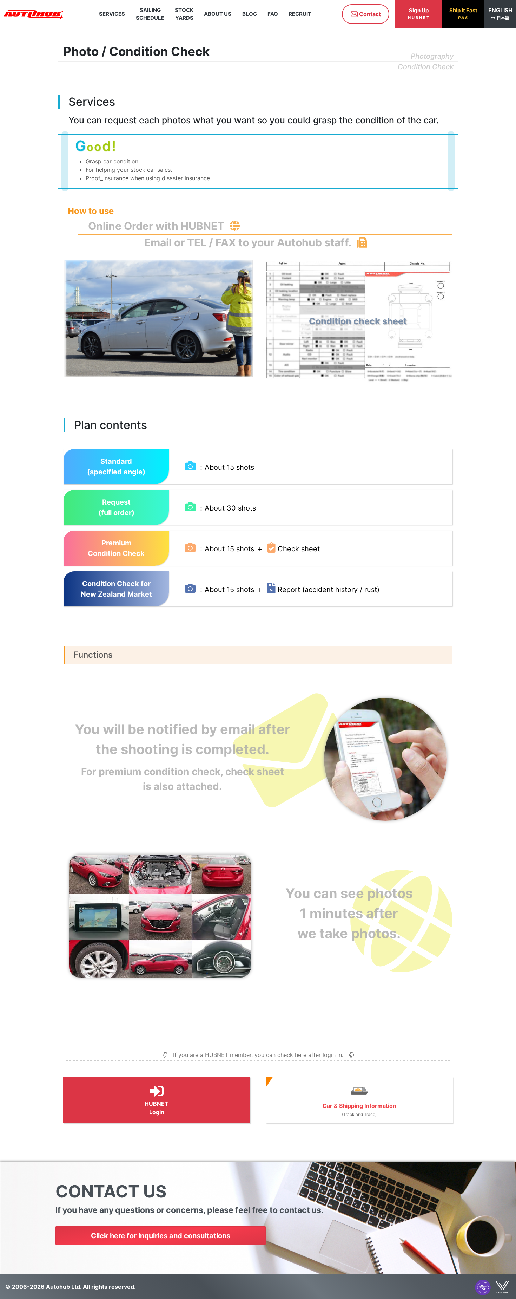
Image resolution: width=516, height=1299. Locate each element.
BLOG (249, 13)
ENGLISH (500, 13)
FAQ (272, 13)
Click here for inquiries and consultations (160, 1236)
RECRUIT (300, 13)
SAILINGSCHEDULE (150, 13)
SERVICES (112, 13)
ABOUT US (218, 13)
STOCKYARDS (184, 13)
